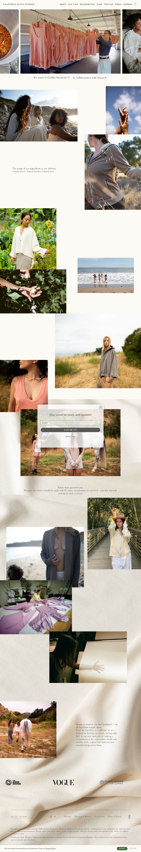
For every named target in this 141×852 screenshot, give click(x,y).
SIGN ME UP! (70, 430)
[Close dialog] (100, 407)
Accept (122, 848)
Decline (133, 848)
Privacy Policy (50, 848)
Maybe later (70, 436)
